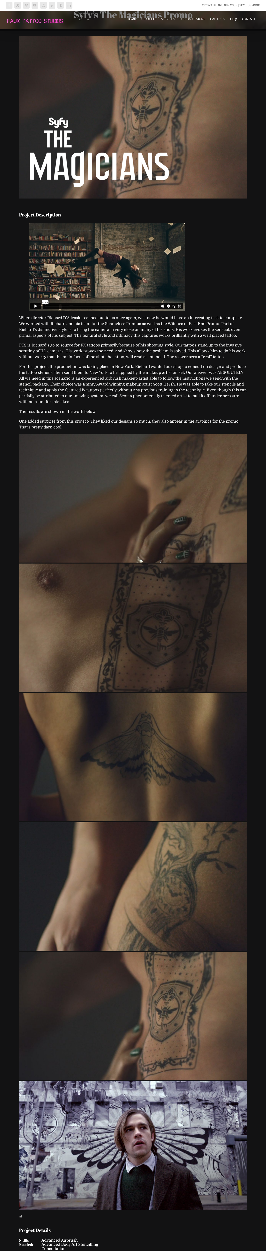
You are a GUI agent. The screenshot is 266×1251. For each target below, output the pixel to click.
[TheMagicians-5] (133, 1016)
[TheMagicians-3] (133, 757)
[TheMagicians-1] (133, 498)
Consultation (53, 1249)
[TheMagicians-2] (133, 628)
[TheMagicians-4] (133, 886)
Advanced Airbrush (59, 1240)
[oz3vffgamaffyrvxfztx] (133, 1145)
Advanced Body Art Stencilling (69, 1244)
